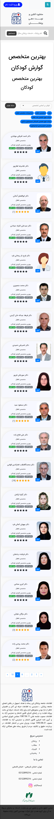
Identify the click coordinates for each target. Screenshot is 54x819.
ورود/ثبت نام (11, 4)
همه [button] (49, 113)
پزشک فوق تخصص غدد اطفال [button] (41, 117)
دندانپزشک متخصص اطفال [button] (24, 113)
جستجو (11, 33)
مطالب (34, 745)
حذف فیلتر (10, 105)
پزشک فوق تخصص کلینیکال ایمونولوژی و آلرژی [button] (36, 121)
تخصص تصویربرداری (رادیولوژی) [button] (40, 126)
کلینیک (34, 749)
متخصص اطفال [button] (40, 113)
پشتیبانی (33, 753)
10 (12, 674)
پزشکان (34, 741)
